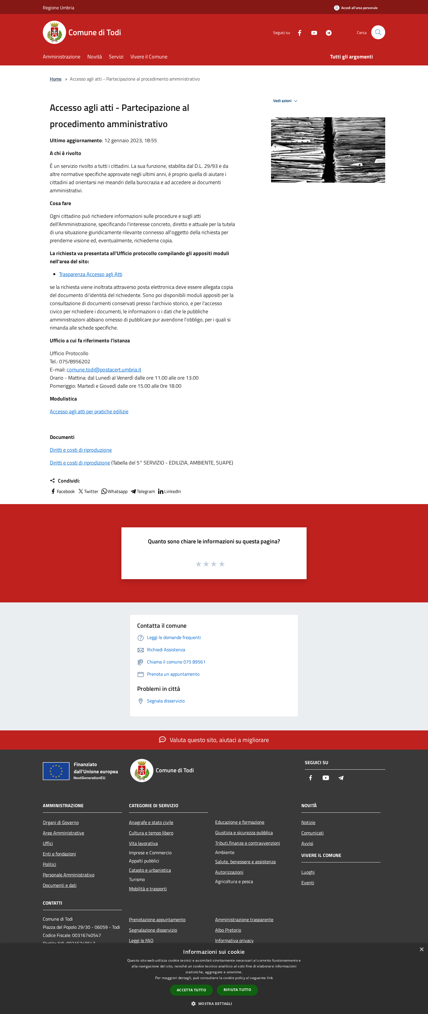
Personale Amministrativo (68, 874)
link (270, 977)
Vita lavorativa (143, 843)
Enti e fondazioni (59, 853)
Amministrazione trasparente (244, 919)
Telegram (146, 491)
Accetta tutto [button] (191, 990)
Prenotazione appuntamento (157, 919)
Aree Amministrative (63, 832)
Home (55, 78)
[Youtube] (312, 32)
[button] (214, 1003)
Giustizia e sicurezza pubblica (244, 832)
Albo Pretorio (228, 929)
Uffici (48, 843)
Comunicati (312, 832)
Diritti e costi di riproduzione (81, 450)
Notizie (308, 822)
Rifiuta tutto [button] (237, 989)
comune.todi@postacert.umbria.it (104, 369)
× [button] (421, 949)
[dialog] (214, 978)
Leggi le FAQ (141, 940)
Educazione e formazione (239, 822)
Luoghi (308, 872)
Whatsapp (118, 491)
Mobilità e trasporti (148, 888)
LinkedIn (172, 491)
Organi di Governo (61, 822)
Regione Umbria (58, 7)
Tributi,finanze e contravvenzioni (247, 842)
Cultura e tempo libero (151, 832)
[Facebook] (297, 32)
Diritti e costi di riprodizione (80, 463)
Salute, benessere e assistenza (245, 861)
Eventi (307, 882)
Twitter (91, 491)
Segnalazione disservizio (153, 929)
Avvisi (307, 843)
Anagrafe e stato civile (151, 822)
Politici (49, 864)
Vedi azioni (282, 100)
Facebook (66, 491)
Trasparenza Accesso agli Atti (90, 274)
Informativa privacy (234, 940)
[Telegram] (326, 32)
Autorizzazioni (229, 872)
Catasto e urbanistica (150, 870)
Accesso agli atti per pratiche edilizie (89, 411)
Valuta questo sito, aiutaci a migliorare (218, 739)
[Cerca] (378, 32)
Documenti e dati (60, 885)
